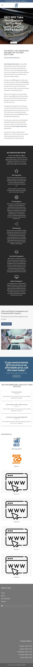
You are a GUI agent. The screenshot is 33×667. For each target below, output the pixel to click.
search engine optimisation (19, 126)
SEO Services (25, 82)
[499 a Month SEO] (16, 5)
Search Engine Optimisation (11, 64)
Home (3, 593)
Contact (3, 601)
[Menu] (2, 5)
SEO (14, 80)
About (3, 595)
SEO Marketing (5, 598)
